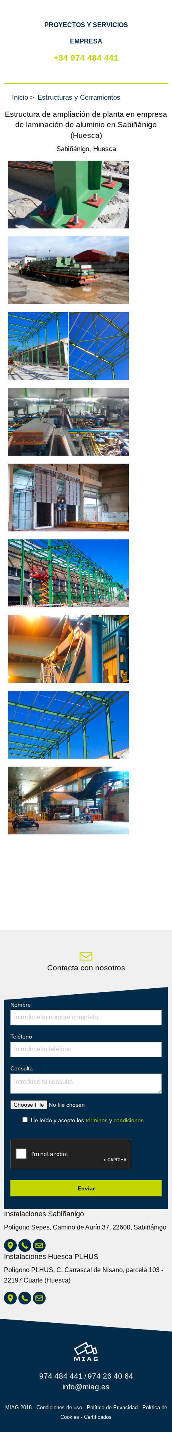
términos (97, 1120)
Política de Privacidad (112, 1407)
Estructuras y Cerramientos (79, 97)
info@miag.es (86, 1387)
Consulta (21, 1068)
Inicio (20, 97)
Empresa (86, 41)
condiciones (129, 1120)
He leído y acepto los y (87, 1120)
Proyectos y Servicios (86, 25)
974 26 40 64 (110, 1376)
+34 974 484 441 (86, 57)
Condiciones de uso (59, 1407)
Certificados (98, 1417)
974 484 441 (61, 1376)
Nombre (20, 1004)
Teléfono (21, 1036)
